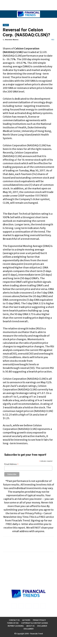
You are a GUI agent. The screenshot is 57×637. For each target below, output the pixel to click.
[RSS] (28, 606)
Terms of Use (13, 623)
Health (6, 25)
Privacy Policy (39, 620)
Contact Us (14, 620)
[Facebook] (14, 606)
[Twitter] (36, 606)
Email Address (11, 464)
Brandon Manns (11, 40)
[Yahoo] (43, 606)
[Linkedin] (21, 606)
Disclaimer (42, 626)
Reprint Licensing (16, 626)
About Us (30, 626)
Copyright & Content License (34, 623)
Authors (26, 620)
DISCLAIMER (28, 629)
